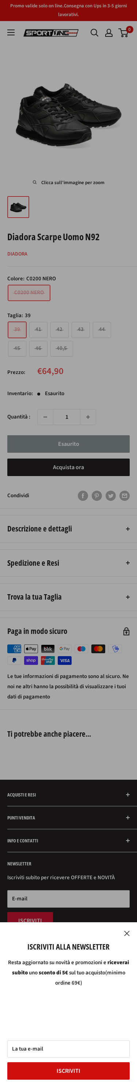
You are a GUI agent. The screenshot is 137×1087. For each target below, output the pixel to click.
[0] (123, 32)
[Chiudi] (127, 933)
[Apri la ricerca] (95, 33)
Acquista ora (68, 467)
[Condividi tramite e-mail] (124, 496)
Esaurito (68, 444)
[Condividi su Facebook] (83, 496)
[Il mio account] (109, 33)
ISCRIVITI (68, 1071)
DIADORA (17, 254)
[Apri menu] (11, 32)
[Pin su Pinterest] (97, 496)
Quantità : (18, 417)
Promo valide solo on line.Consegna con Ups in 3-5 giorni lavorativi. (68, 10)
